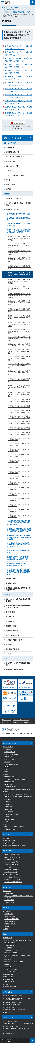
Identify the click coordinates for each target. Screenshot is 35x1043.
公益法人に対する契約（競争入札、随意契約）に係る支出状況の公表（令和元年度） (19, 295)
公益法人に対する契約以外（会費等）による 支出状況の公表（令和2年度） (19, 406)
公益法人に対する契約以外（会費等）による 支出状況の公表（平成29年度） (19, 387)
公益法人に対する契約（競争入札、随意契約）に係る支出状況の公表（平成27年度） (19, 266)
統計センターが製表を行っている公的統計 (14, 845)
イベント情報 (7, 867)
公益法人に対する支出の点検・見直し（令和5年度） (19, 505)
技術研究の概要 (8, 914)
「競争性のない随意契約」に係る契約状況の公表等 (18, 224)
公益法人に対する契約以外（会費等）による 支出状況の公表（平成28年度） (19, 379)
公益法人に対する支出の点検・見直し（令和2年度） (19, 488)
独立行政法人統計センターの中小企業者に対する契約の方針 (18, 564)
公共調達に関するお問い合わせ (11, 1004)
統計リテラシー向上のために (10, 874)
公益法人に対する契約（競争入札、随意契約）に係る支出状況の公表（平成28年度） (19, 274)
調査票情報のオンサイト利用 (12, 857)
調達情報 (24, 7)
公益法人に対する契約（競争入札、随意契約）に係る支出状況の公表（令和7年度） (19, 338)
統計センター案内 (10, 143)
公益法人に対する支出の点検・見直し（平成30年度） (19, 477)
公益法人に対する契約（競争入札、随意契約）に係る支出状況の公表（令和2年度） (19, 302)
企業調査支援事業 (9, 900)
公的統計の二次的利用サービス (11, 854)
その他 (8, 654)
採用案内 (6, 934)
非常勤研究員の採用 (8, 981)
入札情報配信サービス (14, 583)
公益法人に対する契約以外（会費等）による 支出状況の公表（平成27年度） (19, 372)
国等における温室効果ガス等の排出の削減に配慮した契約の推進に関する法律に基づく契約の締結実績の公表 (19, 529)
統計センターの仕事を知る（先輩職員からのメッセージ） (18, 956)
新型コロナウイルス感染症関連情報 (18, 664)
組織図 (8, 189)
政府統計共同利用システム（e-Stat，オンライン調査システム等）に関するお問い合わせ (18, 998)
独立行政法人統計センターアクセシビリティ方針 (16, 1028)
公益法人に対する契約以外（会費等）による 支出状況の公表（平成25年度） (19, 358)
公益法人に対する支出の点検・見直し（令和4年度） (19, 499)
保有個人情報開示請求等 (15, 640)
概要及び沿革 (11, 161)
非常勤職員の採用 (8, 979)
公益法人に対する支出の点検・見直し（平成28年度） (19, 466)
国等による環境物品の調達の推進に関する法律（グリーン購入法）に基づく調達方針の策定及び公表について (18, 557)
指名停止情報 (11, 578)
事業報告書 (10, 617)
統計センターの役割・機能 (15, 156)
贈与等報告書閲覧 (12, 649)
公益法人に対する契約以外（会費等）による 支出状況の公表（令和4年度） (19, 417)
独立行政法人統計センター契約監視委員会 (18, 551)
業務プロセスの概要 (8, 843)
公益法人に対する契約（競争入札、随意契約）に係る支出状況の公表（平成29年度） (19, 281)
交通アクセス (10, 184)
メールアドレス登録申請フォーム (12, 969)
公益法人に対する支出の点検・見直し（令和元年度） (19, 483)
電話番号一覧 (7, 1012)
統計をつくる (7, 834)
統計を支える (7, 887)
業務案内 (6, 964)
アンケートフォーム (9, 967)
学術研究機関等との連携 (11, 864)
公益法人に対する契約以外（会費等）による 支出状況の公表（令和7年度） (19, 433)
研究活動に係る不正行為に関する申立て (14, 1009)
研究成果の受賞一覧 (10, 924)
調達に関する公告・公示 (14, 198)
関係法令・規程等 (12, 630)
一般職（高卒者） (8, 948)
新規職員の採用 (7, 938)
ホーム (3, 7)
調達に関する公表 (9, 9)
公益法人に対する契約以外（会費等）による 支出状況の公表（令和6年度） (19, 428)
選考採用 (5, 984)
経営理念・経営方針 (13, 152)
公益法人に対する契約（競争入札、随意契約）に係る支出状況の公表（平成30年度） (19, 288)
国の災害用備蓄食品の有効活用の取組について (18, 589)
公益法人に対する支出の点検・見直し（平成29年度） (19, 472)
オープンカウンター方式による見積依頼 (18, 204)
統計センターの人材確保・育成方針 (13, 961)
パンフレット (10, 180)
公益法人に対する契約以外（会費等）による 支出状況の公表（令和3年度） (19, 411)
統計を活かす (7, 851)
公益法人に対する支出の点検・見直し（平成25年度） (19, 450)
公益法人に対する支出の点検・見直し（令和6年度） (19, 510)
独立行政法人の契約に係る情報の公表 (18, 219)
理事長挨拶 (10, 147)
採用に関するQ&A (9, 959)
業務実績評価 (11, 626)
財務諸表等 (10, 621)
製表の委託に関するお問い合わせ (12, 1002)
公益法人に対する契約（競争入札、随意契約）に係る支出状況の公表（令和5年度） (19, 324)
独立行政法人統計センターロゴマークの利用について (18, 1023)
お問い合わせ (27, 722)
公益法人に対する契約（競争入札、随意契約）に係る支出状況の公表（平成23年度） (19, 238)
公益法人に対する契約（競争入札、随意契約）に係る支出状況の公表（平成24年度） (19, 245)
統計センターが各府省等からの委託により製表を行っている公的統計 (18, 896)
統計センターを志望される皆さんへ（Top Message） (18, 940)
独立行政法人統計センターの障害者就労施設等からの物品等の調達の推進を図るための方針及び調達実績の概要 (18, 571)
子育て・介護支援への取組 (15, 175)
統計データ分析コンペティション (12, 879)
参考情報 (6, 926)
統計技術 (6, 908)
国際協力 (5, 929)
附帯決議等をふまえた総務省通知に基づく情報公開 (18, 606)
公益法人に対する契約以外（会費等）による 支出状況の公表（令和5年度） (19, 422)
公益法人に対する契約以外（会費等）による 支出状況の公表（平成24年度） (19, 351)
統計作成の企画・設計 (9, 840)
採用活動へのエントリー (10, 943)
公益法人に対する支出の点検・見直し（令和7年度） (19, 516)
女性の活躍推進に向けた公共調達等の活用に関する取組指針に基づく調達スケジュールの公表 (19, 544)
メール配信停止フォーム (10, 971)
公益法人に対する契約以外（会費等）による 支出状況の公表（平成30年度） (19, 394)
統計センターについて (13, 7)
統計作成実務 (7, 838)
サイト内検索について (16, 722)
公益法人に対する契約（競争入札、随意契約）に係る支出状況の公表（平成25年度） (19, 252)
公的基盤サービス (9, 902)
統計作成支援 (7, 891)
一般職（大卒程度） (9, 945)
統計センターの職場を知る (11, 952)
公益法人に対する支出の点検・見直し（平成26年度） (19, 455)
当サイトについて (6, 720)
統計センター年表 (12, 166)
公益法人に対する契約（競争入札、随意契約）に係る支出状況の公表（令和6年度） (19, 331)
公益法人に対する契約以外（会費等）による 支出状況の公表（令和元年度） (19, 400)
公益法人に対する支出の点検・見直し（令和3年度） (19, 494)
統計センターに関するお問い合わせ (12, 995)
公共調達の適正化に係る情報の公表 (18, 214)
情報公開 (7, 594)
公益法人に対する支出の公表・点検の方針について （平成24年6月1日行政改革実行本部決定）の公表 (17, 11)
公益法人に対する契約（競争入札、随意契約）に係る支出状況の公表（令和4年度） (19, 317)
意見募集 (9, 644)
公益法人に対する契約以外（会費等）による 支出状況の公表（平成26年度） (19, 365)
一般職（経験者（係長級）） (11, 950)
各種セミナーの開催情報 (14, 669)
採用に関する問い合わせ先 (10, 986)
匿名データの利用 (9, 859)
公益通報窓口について (9, 1007)
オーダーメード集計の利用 (11, 862)
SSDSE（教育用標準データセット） (13, 877)
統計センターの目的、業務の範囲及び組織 (18, 600)
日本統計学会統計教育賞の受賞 (13, 882)
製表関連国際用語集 (10, 921)
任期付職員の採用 (8, 974)
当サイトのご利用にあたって (10, 1021)
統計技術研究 (7, 911)
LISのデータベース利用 (10, 872)
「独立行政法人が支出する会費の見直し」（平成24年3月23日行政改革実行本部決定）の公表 (18, 522)
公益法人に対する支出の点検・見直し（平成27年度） (19, 461)
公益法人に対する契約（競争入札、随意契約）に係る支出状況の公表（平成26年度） (19, 259)
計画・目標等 (10, 612)
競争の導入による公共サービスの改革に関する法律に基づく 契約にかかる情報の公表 (19, 537)
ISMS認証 (9, 170)
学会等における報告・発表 (11, 919)
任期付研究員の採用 (8, 976)
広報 (5, 658)
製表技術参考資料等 (10, 916)
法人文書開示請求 (12, 635)
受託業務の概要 (8, 893)
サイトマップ (5, 722)
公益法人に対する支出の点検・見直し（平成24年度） (19, 444)
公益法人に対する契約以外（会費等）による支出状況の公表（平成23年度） (19, 345)
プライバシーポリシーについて (21, 720)
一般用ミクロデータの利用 (11, 869)
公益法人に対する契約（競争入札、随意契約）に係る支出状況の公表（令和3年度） (19, 309)
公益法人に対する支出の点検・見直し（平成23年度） (19, 439)
